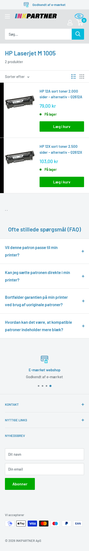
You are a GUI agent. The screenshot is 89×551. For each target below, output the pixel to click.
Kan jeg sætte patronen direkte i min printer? (37, 276)
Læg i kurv (61, 126)
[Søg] (78, 34)
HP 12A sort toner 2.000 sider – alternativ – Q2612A (61, 94)
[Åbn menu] (7, 16)
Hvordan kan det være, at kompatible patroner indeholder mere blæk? (38, 326)
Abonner (19, 483)
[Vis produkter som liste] (73, 76)
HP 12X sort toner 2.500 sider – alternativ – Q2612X (61, 149)
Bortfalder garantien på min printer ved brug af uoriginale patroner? (36, 301)
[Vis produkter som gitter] (82, 76)
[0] (80, 22)
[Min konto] (69, 22)
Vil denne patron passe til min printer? (31, 251)
